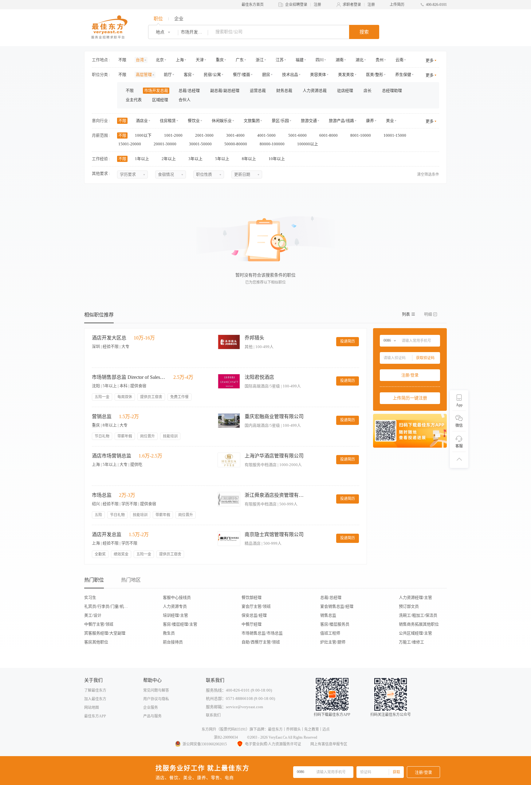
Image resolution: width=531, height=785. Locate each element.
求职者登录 (352, 4)
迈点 (326, 729)
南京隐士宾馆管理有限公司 (274, 534)
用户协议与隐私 (156, 699)
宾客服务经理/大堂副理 (104, 633)
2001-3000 (204, 135)
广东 (240, 59)
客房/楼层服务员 (334, 624)
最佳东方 (275, 729)
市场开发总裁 (156, 90)
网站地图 (91, 707)
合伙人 (185, 99)
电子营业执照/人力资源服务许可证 (273, 744)
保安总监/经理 (254, 615)
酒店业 (142, 120)
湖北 (360, 59)
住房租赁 (168, 120)
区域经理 (160, 99)
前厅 (168, 74)
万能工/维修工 (411, 642)
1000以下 (143, 135)
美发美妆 (346, 74)
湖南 (340, 59)
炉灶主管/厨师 (332, 642)
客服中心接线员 (177, 597)
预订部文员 (409, 606)
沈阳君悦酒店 (259, 377)
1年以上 (142, 158)
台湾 (140, 59)
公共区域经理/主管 (415, 633)
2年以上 (169, 158)
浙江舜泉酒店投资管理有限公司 (275, 495)
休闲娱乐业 (222, 120)
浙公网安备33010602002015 (205, 744)
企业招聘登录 (296, 4)
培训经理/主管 (175, 615)
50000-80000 (236, 144)
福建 (300, 59)
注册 (317, 4)
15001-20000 (130, 144)
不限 (122, 59)
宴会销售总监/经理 (336, 606)
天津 (200, 59)
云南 (399, 59)
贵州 (380, 59)
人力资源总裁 (315, 90)
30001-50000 (201, 144)
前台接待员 (173, 642)
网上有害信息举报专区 (328, 744)
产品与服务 (152, 716)
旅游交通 (309, 120)
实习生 (90, 597)
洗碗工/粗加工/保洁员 (418, 615)
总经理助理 (392, 90)
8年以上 (249, 158)
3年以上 (195, 158)
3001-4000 (236, 135)
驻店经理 (345, 90)
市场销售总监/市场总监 (262, 633)
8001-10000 (361, 135)
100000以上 (308, 144)
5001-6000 (298, 135)
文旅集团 (252, 120)
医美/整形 (374, 74)
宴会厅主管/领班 (256, 606)
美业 (390, 120)
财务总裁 (284, 90)
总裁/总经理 (189, 90)
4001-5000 (267, 135)
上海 (180, 59)
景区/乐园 (280, 120)
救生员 (169, 633)
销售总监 (328, 615)
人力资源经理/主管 (415, 597)
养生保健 (403, 74)
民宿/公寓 (212, 74)
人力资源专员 (175, 606)
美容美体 (318, 74)
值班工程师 (330, 633)
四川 (320, 59)
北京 (160, 59)
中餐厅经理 (252, 624)
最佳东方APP (95, 716)
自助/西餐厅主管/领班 (261, 642)
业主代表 (134, 99)
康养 (370, 120)
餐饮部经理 (252, 597)
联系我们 (213, 715)
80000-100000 (272, 144)
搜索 (364, 31)
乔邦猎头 (254, 337)
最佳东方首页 (253, 4)
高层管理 (144, 74)
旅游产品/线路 (341, 120)
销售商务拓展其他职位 (419, 624)
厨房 (266, 74)
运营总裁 (258, 90)
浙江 (260, 59)
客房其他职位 (96, 642)
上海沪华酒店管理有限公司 (274, 455)
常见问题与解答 (156, 690)
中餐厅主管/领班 (98, 624)
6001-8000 (329, 135)
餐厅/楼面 (241, 74)
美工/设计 (92, 615)
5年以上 (222, 158)
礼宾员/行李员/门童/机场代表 (108, 606)
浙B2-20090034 (226, 737)
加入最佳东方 (95, 699)
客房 (188, 74)
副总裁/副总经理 (224, 90)
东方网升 (209, 729)
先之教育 (311, 729)
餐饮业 (194, 120)
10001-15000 (395, 135)
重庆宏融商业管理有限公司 (274, 416)
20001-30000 (165, 144)
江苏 (280, 59)
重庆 (220, 59)
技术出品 (290, 74)
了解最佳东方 (95, 690)
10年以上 (277, 158)
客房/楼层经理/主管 (180, 624)
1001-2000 (173, 135)
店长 (368, 90)
